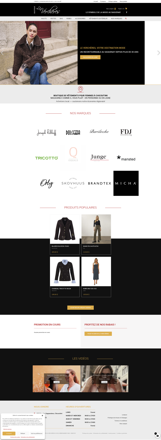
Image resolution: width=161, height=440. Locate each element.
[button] (42, 415)
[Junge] (99, 158)
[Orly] (46, 183)
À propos (103, 1)
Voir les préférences (36, 433)
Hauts (44, 19)
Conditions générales (121, 433)
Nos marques (116, 19)
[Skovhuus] (73, 183)
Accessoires (80, 19)
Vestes (53, 19)
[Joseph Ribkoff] (46, 132)
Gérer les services (7, 429)
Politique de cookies (15, 437)
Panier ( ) (121, 9)
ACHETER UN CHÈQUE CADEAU (80, 308)
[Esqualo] (73, 158)
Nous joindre (123, 1)
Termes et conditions (120, 421)
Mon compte (110, 9)
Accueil (96, 1)
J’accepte (56, 382)
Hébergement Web (64, 433)
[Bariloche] (99, 132)
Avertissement (112, 433)
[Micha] (126, 183)
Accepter (9, 433)
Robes (68, 19)
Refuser (23, 433)
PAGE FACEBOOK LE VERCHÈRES (98, 334)
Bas (61, 19)
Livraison (124, 415)
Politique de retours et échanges (117, 418)
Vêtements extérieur (98, 19)
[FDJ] (126, 132)
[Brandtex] (99, 183)
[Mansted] (126, 158)
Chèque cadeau (112, 1)
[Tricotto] (46, 158)
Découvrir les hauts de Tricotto (112, 59)
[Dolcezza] (73, 132)
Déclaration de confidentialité (28, 437)
